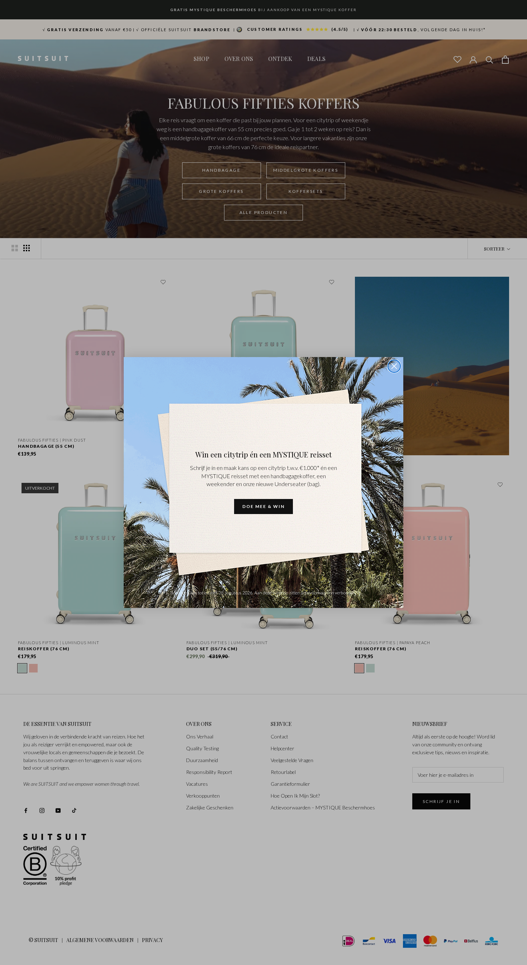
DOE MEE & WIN (263, 506)
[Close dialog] (394, 366)
